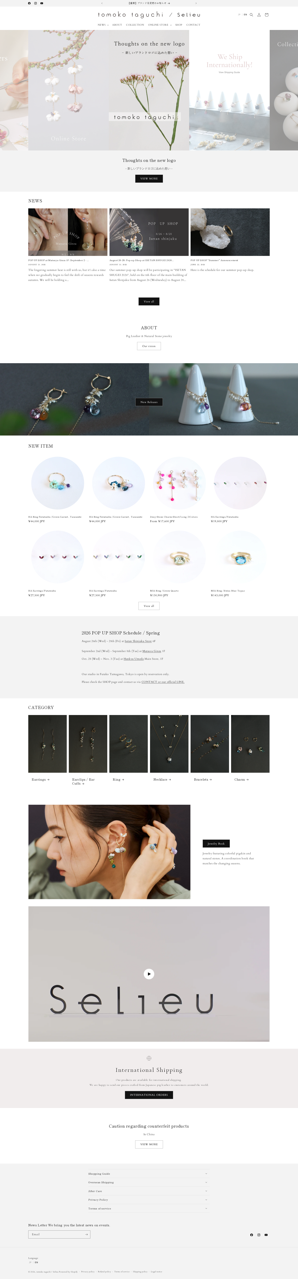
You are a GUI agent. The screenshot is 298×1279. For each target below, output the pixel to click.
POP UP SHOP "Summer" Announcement (214, 260)
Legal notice (156, 1271)
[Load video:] (149, 974)
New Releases (149, 402)
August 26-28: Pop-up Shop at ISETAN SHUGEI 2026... (142, 260)
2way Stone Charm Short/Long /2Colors (174, 516)
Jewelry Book (216, 843)
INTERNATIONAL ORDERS (149, 1095)
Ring (117, 779)
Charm (240, 779)
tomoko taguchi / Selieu (47, 1272)
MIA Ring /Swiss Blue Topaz (228, 590)
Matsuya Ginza (151, 651)
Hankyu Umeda (134, 659)
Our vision (149, 346)
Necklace (160, 779)
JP (239, 14)
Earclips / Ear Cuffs (83, 781)
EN (245, 14)
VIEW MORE (149, 178)
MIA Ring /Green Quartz (164, 590)
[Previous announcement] (102, 3)
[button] (103, 25)
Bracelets (201, 779)
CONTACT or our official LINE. (163, 682)
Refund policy (104, 1271)
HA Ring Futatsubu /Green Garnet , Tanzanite (55, 516)
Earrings (39, 779)
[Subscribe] (86, 1234)
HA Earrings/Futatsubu (225, 516)
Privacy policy (88, 1271)
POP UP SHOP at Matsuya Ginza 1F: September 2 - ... (58, 260)
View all (149, 301)
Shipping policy (140, 1271)
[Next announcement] (196, 3)
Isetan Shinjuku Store (138, 641)
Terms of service (122, 1271)
